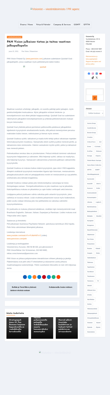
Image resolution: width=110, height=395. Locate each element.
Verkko (89, 304)
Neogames (90, 225)
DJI (100, 142)
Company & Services (62, 25)
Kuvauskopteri (91, 197)
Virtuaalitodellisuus (93, 318)
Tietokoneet (90, 276)
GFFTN (87, 25)
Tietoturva (90, 281)
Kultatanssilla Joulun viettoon (61, 287)
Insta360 (89, 183)
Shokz (98, 253)
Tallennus (90, 262)
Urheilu (89, 295)
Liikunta (89, 202)
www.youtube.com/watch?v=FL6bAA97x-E (24, 235)
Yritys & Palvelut (43, 25)
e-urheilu (97, 146)
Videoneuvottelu (92, 309)
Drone (89, 146)
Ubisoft (89, 285)
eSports (98, 156)
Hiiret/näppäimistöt (93, 174)
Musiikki (98, 216)
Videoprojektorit (92, 313)
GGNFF (77, 25)
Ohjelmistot (90, 234)
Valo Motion (90, 299)
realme (89, 248)
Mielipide (90, 216)
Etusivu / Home (26, 25)
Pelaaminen (34, 51)
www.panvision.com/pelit (17, 239)
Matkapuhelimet (92, 211)
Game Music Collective (94, 165)
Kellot (98, 188)
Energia (89, 156)
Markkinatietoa (91, 207)
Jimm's (98, 183)
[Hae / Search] (94, 97)
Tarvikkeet (90, 271)
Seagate (89, 253)
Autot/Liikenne (91, 128)
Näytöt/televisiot (92, 230)
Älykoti (98, 327)
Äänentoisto (91, 332)
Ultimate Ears (91, 290)
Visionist (89, 322)
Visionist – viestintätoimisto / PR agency (55, 361)
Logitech (98, 202)
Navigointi (90, 220)
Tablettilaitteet (91, 258)
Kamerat (90, 188)
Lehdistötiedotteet (14, 37)
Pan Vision (25, 51)
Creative (89, 137)
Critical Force (91, 142)
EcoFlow (89, 151)
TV (98, 281)
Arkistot (89, 109)
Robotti (98, 248)
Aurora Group (91, 123)
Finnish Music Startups (94, 160)
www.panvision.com (34, 59)
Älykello (89, 327)
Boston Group (91, 132)
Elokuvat (99, 151)
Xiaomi (98, 322)
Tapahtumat (90, 267)
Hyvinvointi (90, 179)
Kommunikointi (91, 193)
